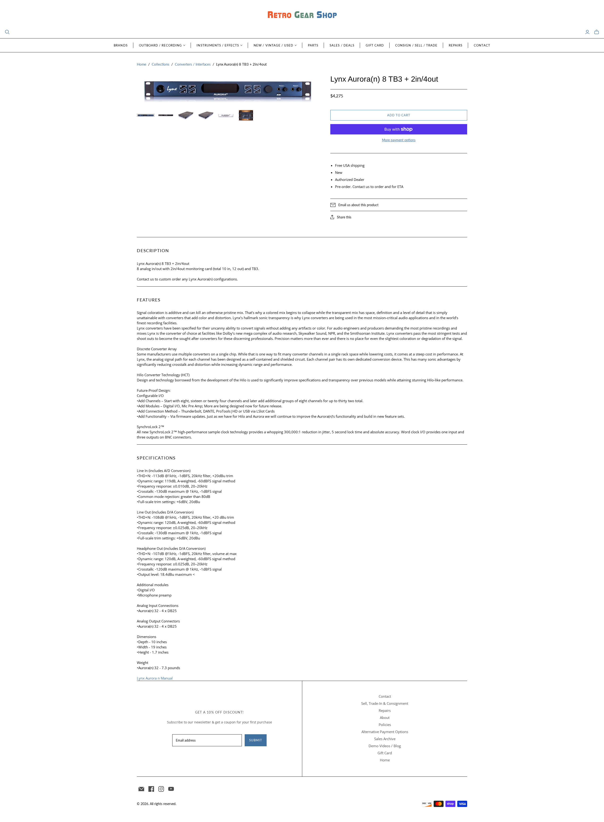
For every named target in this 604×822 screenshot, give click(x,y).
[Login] (587, 32)
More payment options (398, 140)
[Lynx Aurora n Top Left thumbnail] (186, 115)
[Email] (141, 789)
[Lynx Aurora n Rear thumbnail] (166, 115)
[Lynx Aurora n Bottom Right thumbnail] (206, 115)
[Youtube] (171, 789)
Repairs (455, 45)
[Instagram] (161, 789)
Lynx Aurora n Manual (155, 678)
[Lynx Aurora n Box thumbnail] (226, 115)
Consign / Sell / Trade (416, 45)
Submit (255, 740)
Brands (120, 45)
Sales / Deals (342, 45)
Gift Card (375, 45)
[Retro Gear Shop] (302, 14)
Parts (313, 45)
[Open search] (7, 32)
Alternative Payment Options (384, 731)
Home (141, 64)
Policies (385, 724)
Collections (160, 64)
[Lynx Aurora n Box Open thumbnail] (246, 115)
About (385, 717)
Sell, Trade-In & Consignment (384, 703)
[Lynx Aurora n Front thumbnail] (146, 115)
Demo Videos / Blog (385, 745)
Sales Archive (384, 738)
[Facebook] (151, 789)
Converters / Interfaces (193, 64)
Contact (482, 45)
